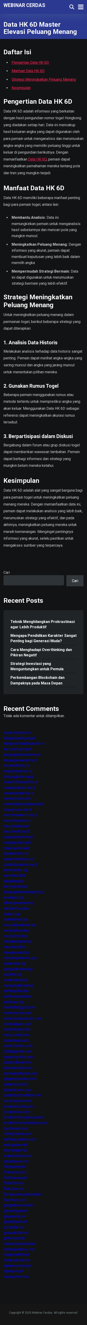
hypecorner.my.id (16, 732)
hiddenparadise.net (18, 1249)
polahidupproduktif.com (22, 1095)
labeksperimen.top (18, 903)
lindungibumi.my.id (18, 776)
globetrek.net (14, 1238)
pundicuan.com (15, 1128)
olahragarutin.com (17, 1051)
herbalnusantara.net (19, 1243)
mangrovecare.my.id (19, 787)
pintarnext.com (15, 1084)
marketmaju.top (15, 919)
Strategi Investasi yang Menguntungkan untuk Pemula (37, 666)
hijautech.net (13, 1271)
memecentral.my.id (18, 793)
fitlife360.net (13, 1183)
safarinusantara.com (19, 1139)
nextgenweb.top (16, 952)
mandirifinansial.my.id (20, 782)
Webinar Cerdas (24, 5)
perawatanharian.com (20, 1073)
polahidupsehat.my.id (20, 864)
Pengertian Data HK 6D (30, 62)
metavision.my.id (16, 798)
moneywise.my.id (17, 809)
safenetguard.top (17, 996)
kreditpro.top (13, 897)
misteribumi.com (16, 1029)
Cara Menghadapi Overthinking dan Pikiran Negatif (41, 652)
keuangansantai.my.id (20, 760)
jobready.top (13, 881)
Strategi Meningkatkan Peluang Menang (44, 79)
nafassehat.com (16, 1035)
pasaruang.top (14, 963)
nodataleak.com (16, 1040)
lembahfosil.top (16, 908)
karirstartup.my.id (17, 749)
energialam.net (15, 1145)
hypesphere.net (16, 1276)
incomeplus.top (15, 870)
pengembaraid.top (18, 969)
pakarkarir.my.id (15, 853)
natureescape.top (17, 941)
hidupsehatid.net (16, 1260)
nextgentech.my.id (17, 837)
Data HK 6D (37, 159)
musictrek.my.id (16, 826)
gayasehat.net (14, 1216)
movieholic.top (15, 936)
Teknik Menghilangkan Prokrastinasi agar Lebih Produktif (42, 624)
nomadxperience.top (19, 958)
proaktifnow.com (16, 1112)
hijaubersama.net (17, 1266)
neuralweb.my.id (16, 831)
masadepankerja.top (19, 925)
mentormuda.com (17, 1013)
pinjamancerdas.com (19, 1079)
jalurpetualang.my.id (19, 738)
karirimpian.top (15, 886)
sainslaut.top (13, 1002)
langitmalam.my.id (17, 771)
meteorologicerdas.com (22, 1018)
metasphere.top (16, 930)
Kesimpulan (21, 88)
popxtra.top (12, 974)
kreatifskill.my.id (16, 765)
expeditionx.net (15, 1161)
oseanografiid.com (18, 1057)
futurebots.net (14, 1200)
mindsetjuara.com (17, 1024)
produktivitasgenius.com (23, 1117)
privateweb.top (15, 980)
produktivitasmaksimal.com (25, 1123)
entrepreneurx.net (17, 1156)
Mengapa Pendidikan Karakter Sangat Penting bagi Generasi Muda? (43, 638)
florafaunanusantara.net (22, 1194)
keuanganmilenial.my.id (21, 754)
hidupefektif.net (16, 1254)
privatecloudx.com (18, 1106)
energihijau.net (15, 1150)
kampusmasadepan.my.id (23, 743)
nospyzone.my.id (17, 842)
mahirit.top (11, 914)
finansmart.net (14, 1172)
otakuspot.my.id (16, 848)
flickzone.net (13, 1188)
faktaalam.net (14, 1166)
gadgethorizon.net (18, 1205)
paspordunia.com (17, 1062)
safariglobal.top (16, 991)
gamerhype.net (15, 1211)
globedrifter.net (15, 1233)
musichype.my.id (16, 820)
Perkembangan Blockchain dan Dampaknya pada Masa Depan (37, 680)
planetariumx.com (17, 1090)
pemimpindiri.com (17, 1068)
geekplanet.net (15, 1221)
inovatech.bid (14, 875)
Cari (6, 572)
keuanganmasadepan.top (23, 892)
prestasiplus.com (17, 1101)
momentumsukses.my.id (23, 804)
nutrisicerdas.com (17, 1046)
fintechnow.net (15, 1178)
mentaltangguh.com (19, 1007)
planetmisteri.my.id (18, 859)
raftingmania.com (17, 1134)
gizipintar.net (13, 1227)
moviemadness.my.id (20, 815)
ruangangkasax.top (18, 985)
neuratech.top (14, 947)
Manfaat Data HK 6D (28, 71)
